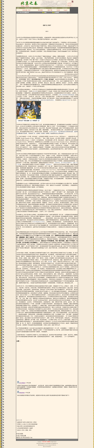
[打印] (67, 12)
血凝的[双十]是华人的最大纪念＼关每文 (27, 422)
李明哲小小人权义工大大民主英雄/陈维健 (27, 424)
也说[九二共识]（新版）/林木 (24, 430)
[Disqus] (47, 360)
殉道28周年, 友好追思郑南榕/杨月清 (26, 426)
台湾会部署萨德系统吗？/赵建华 (25, 428)
